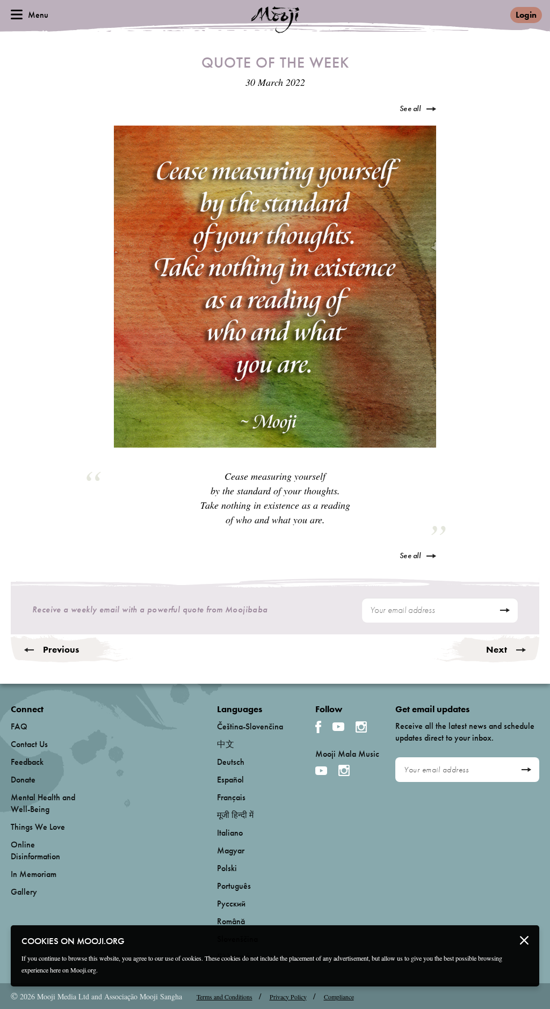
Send (505, 610)
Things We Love (38, 826)
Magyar (230, 850)
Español (230, 779)
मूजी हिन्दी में (235, 815)
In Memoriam (33, 874)
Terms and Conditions (224, 996)
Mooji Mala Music (347, 754)
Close (524, 940)
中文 (225, 744)
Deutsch (230, 761)
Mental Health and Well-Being (43, 803)
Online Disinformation (35, 850)
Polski (227, 868)
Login (526, 14)
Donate (23, 779)
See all (410, 108)
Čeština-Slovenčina (250, 726)
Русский (231, 903)
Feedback (27, 761)
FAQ (19, 726)
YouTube (338, 726)
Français (231, 797)
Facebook (318, 727)
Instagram (361, 727)
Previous (61, 649)
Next (496, 649)
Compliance (339, 996)
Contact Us (29, 744)
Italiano (230, 832)
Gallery (24, 891)
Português (234, 885)
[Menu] (17, 14)
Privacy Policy (288, 996)
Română (231, 921)
